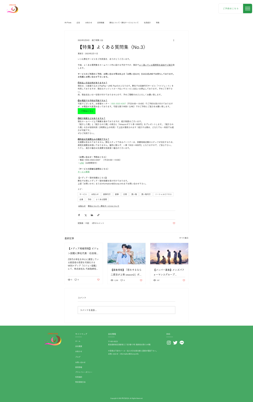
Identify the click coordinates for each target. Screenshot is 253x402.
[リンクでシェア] (98, 215)
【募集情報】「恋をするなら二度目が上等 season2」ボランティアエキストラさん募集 (126, 273)
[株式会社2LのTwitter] (175, 342)
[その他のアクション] (173, 40)
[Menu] (247, 8)
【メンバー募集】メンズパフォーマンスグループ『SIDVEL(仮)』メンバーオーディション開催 (169, 273)
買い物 (134, 194)
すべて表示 (183, 238)
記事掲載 (100, 22)
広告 (78, 22)
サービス (83, 194)
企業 (81, 199)
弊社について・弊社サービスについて (124, 22)
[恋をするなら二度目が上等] (127, 253)
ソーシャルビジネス (163, 194)
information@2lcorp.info (129, 354)
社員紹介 (147, 22)
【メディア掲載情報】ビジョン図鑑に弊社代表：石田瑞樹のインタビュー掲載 (83, 251)
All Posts (68, 22)
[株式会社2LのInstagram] (168, 342)
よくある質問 (101, 199)
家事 (117, 194)
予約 (89, 199)
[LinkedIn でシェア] (92, 215)
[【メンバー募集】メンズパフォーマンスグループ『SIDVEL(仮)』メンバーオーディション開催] (169, 253)
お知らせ (88, 22)
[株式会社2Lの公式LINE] (181, 342)
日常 (125, 194)
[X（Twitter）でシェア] (85, 215)
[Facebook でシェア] (79, 215)
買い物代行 (146, 194)
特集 (157, 22)
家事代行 (107, 194)
